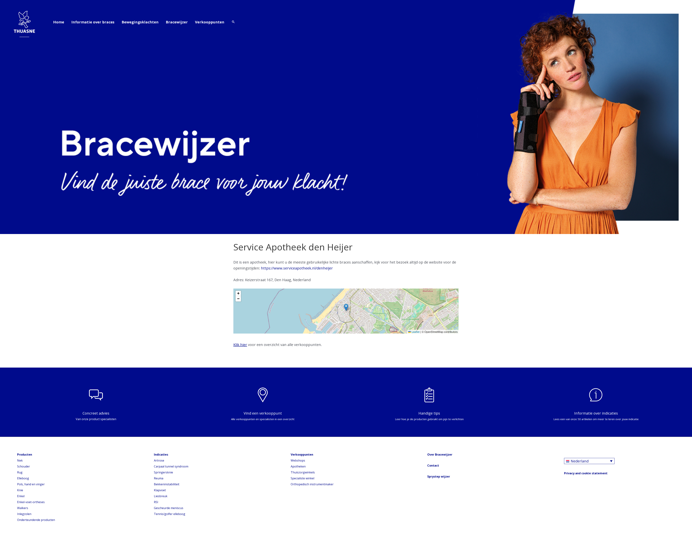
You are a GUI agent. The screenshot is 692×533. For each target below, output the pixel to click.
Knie (20, 490)
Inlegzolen (24, 514)
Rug (20, 472)
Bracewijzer (177, 22)
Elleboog (23, 478)
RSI (156, 502)
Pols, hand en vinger (31, 484)
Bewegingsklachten (140, 22)
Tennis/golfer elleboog (169, 514)
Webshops (298, 460)
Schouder (23, 466)
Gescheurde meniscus (168, 508)
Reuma (158, 478)
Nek (20, 460)
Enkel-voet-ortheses (31, 502)
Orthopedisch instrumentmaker (312, 484)
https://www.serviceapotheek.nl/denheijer (297, 268)
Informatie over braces (92, 22)
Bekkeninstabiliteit (166, 484)
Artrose (159, 460)
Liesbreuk (160, 496)
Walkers (22, 508)
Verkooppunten (209, 22)
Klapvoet (160, 490)
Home (58, 22)
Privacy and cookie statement (585, 473)
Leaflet (415, 332)
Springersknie (163, 472)
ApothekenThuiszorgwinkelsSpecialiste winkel (303, 472)
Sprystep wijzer (438, 476)
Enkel (21, 496)
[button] (233, 22)
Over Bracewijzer (439, 454)
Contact (433, 465)
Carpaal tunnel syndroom (171, 466)
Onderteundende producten (36, 520)
